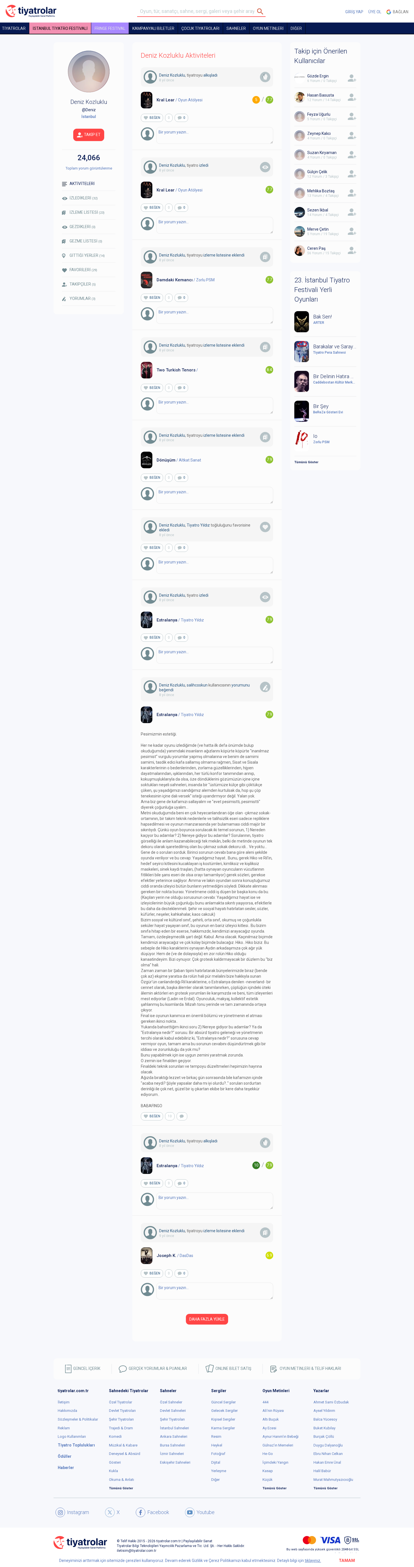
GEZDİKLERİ (82, 226)
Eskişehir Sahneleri (175, 1462)
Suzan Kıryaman (322, 152)
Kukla (113, 1471)
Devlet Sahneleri (173, 1410)
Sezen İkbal (317, 210)
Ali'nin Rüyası (273, 1410)
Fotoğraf (218, 1454)
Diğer (215, 1479)
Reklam (64, 1428)
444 (265, 1402)
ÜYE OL (374, 12)
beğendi (166, 690)
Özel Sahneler (171, 1402)
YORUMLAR (82, 298)
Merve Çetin (318, 229)
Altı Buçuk (270, 1419)
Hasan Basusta (320, 95)
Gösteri (115, 1462)
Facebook (158, 1512)
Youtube (206, 1512)
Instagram (78, 1512)
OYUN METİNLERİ (268, 28)
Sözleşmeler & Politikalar (78, 1419)
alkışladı (210, 75)
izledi (203, 165)
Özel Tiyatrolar (120, 1402)
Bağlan (399, 12)
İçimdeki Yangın (275, 1462)
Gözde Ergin (318, 76)
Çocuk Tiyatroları (200, 28)
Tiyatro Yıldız (198, 525)
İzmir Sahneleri (172, 1454)
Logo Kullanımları (72, 1436)
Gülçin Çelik (317, 172)
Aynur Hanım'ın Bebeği (280, 1436)
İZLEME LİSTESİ (87, 212)
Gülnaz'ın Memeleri (277, 1445)
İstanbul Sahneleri (174, 1428)
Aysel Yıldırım (324, 1410)
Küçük (267, 1479)
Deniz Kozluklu (172, 75)
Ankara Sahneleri (173, 1436)
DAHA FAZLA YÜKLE (207, 1319)
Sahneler (236, 28)
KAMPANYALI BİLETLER (153, 28)
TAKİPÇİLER (83, 284)
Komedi (115, 1436)
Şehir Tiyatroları (121, 1419)
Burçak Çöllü (323, 1436)
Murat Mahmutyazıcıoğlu (333, 1479)
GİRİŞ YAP (354, 12)
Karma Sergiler (223, 1428)
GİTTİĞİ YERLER (87, 255)
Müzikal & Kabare (123, 1445)
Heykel (216, 1445)
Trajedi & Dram (121, 1428)
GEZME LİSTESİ (86, 241)
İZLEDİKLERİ (84, 198)
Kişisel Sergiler (223, 1419)
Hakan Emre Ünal (327, 1462)
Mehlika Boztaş (321, 191)
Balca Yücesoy (325, 1419)
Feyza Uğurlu (318, 114)
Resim (216, 1436)
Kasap (267, 1471)
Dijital (215, 1462)
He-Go (267, 1454)
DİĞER (296, 28)
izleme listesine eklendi (223, 255)
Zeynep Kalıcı (319, 133)
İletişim (64, 1402)
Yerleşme (218, 1471)
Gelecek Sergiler (224, 1410)
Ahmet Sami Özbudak (331, 1402)
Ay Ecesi (269, 1428)
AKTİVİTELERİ (82, 183)
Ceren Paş (316, 248)
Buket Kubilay (324, 1428)
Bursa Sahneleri (172, 1445)
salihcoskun (197, 685)
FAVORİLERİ (83, 270)
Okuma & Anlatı (121, 1479)
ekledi (164, 530)
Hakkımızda (67, 1410)
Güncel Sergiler (223, 1402)
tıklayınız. (313, 1560)
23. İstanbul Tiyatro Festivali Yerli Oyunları (322, 290)
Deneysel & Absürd (124, 1454)
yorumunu (241, 685)
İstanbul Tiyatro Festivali (60, 28)
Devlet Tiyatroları (122, 1410)
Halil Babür (322, 1471)
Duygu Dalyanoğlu (328, 1445)
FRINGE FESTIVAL (110, 28)
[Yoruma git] (182, 1116)
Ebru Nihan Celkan (328, 1454)
